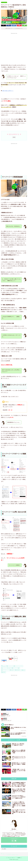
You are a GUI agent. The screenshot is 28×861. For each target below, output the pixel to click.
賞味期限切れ (18, 670)
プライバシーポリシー (11, 857)
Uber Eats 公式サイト (8, 90)
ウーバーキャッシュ (5, 670)
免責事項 (18, 857)
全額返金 (12, 670)
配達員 (24, 670)
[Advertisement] (14, 48)
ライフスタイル (4, 2)
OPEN (14, 137)
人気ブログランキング (6, 720)
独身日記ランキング (5, 715)
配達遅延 (3, 672)
